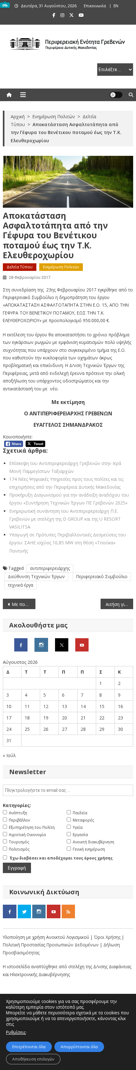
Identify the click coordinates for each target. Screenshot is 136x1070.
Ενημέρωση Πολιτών (61, 267)
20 (64, 718)
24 (8, 729)
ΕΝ (116, 6)
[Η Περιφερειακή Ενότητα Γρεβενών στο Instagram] (41, 644)
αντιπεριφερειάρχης (50, 568)
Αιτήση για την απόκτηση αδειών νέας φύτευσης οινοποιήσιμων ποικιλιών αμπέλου (119, 604)
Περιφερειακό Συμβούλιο (101, 576)
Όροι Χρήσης (108, 937)
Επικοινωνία (95, 6)
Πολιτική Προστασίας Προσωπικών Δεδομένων (51, 945)
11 (27, 706)
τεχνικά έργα (20, 585)
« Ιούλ (9, 755)
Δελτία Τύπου (20, 267)
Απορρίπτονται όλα (79, 1046)
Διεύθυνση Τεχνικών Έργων (36, 576)
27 (64, 729)
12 (45, 706)
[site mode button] (116, 95)
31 (8, 740)
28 (83, 729)
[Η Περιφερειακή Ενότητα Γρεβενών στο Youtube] (82, 644)
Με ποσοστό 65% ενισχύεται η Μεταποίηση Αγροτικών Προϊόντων (23, 604)
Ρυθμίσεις (16, 1032)
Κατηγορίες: (17, 805)
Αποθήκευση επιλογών (33, 1059)
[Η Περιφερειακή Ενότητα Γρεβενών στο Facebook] (21, 644)
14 (83, 706)
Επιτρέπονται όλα (29, 1046)
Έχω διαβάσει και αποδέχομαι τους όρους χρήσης (61, 858)
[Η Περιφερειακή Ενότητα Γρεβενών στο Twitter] (61, 644)
